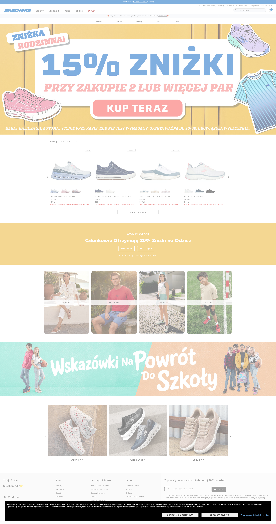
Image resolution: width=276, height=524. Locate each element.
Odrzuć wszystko (220, 515)
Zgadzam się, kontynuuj (180, 515)
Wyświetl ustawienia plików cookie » (255, 515)
